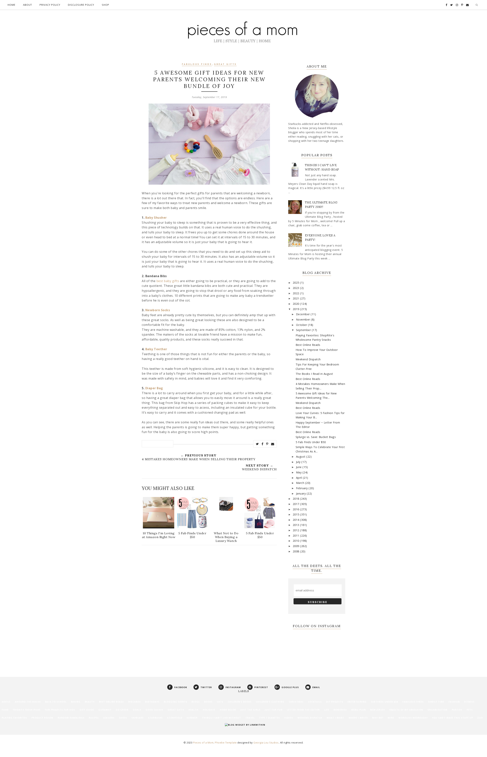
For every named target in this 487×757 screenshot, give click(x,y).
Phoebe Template (226, 742)
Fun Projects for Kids (60, 709)
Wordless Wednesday (413, 717)
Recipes (94, 717)
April (299, 477)
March (300, 483)
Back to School (56, 701)
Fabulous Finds (197, 64)
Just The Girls (250, 709)
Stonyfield (174, 717)
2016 (296, 509)
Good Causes (154, 709)
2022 (296, 293)
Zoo (480, 717)
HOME (11, 4)
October (302, 325)
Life (326, 709)
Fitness (469, 701)
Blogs (196, 701)
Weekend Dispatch (308, 359)
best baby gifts (167, 281)
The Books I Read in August (314, 374)
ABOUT (27, 4)
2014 (296, 520)
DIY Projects (334, 701)
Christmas (296, 701)
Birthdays (152, 701)
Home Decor (228, 709)
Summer (192, 717)
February (302, 488)
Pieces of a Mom (203, 742)
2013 (296, 525)
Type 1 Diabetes (269, 717)
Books (208, 701)
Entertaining (357, 701)
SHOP (105, 4)
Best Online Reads (308, 345)
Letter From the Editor (303, 709)
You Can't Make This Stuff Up (452, 717)
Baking (75, 701)
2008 (296, 551)
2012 (296, 530)
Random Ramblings (71, 717)
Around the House (28, 701)
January (301, 493)
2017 (296, 504)
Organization (437, 709)
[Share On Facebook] (262, 443)
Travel (250, 717)
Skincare (137, 717)
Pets (470, 709)
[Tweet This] (257, 443)
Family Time (436, 701)
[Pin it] (267, 443)
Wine (391, 717)
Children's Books (239, 701)
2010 (296, 540)
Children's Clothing (270, 701)
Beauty (90, 701)
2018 (296, 498)
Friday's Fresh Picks (27, 709)
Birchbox (134, 701)
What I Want (335, 717)
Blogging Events (175, 701)
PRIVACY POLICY (50, 4)
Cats (220, 701)
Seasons (109, 717)
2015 (296, 514)
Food (5, 709)
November (303, 319)
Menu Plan (358, 709)
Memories (340, 709)
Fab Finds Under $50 (384, 701)
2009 (296, 546)
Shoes (123, 717)
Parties (457, 709)
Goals (137, 709)
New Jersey (377, 709)
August (301, 456)
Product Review (42, 717)
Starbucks (155, 717)
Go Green (122, 709)
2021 (296, 298)
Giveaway (104, 709)
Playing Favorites (14, 717)
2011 (296, 535)
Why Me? (377, 717)
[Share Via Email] (272, 443)
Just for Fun (273, 709)
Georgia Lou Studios (266, 742)
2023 (296, 288)
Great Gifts (225, 64)
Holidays (209, 709)
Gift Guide (87, 709)
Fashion (454, 701)
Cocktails (315, 701)
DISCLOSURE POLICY (81, 4)
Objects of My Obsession (406, 709)
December (303, 314)
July (299, 462)
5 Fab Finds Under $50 (311, 442)
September (304, 330)
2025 (296, 282)
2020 (296, 304)
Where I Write (358, 717)
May (299, 472)
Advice (6, 701)
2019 (296, 309)
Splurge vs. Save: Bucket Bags (316, 437)
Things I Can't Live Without (221, 717)
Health (193, 709)
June (299, 467)
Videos (288, 717)
